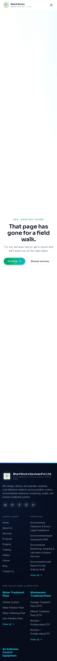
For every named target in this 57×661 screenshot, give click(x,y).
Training (7, 549)
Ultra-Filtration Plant (13, 618)
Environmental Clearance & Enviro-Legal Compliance (40, 526)
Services (7, 533)
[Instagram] (26, 505)
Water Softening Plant (14, 613)
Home (6, 522)
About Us (7, 528)
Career (6, 560)
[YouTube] (12, 505)
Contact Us (8, 571)
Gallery (6, 555)
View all (34, 575)
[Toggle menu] (51, 5)
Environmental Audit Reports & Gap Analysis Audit (40, 565)
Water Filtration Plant (13, 607)
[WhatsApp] (33, 505)
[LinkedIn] (5, 505)
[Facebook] (19, 505)
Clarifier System (11, 602)
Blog (5, 566)
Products (7, 538)
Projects (7, 544)
